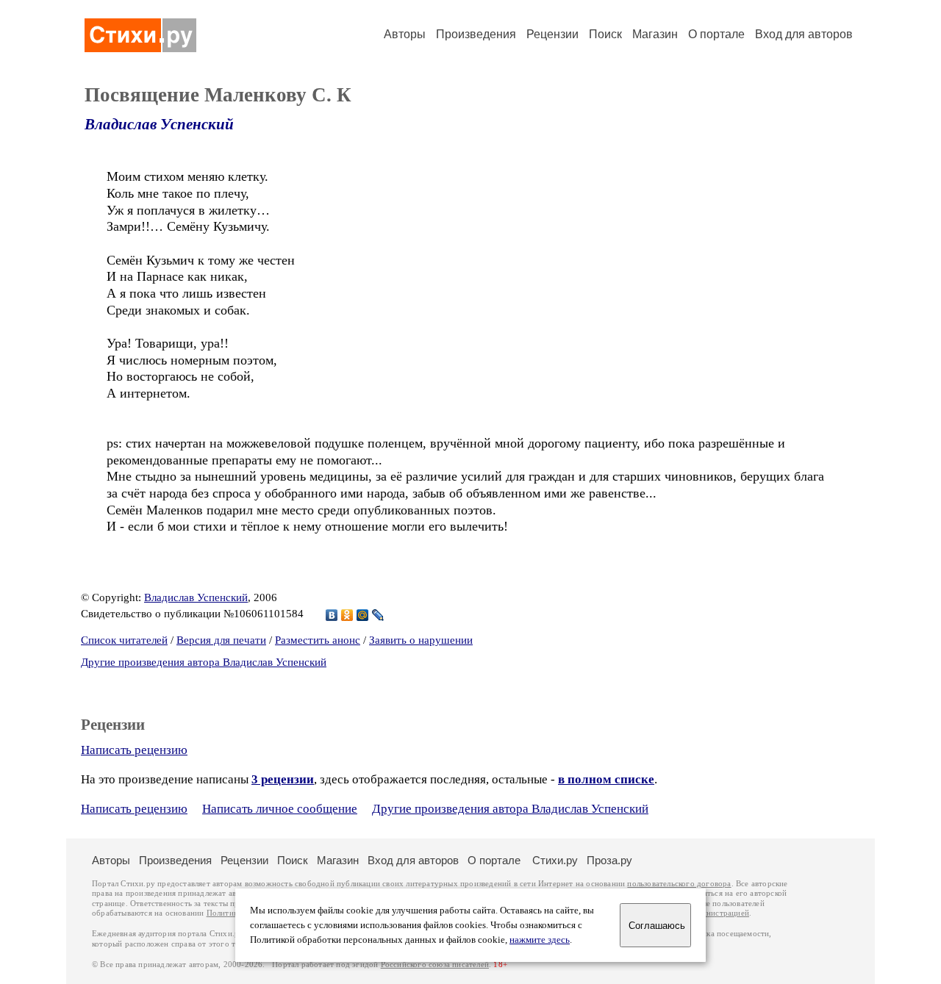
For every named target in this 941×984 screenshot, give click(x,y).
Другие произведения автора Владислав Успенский (203, 662)
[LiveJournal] (378, 615)
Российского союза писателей (435, 964)
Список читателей (124, 640)
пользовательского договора (679, 884)
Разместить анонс (317, 640)
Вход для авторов (804, 34)
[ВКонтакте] (332, 615)
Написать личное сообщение (279, 809)
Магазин (655, 34)
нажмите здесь (539, 940)
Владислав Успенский (159, 124)
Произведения (476, 34)
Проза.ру (609, 860)
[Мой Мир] (363, 615)
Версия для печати (221, 640)
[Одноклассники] (347, 615)
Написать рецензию (134, 750)
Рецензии (552, 34)
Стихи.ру (555, 860)
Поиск (605, 34)
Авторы (405, 34)
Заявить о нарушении (421, 640)
